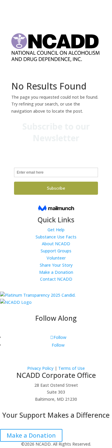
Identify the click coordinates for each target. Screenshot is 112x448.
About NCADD (56, 243)
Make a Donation (56, 272)
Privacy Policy (40, 368)
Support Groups (56, 251)
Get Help (56, 229)
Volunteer (56, 258)
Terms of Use (71, 368)
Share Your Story (56, 265)
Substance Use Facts (56, 237)
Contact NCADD (56, 279)
